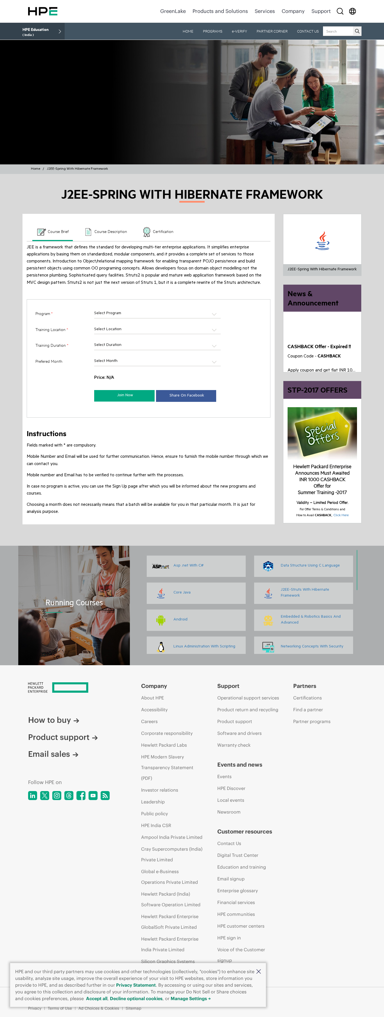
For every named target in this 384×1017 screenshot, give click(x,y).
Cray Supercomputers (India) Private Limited (171, 854)
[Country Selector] (352, 11)
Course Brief (58, 231)
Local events (230, 800)
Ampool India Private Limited (171, 837)
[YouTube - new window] (93, 795)
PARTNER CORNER (272, 31)
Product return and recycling (247, 709)
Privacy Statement (136, 985)
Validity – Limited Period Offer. (322, 502)
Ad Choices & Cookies (98, 1008)
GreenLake (173, 11)
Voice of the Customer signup (241, 955)
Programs (212, 31)
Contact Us (229, 843)
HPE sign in (229, 938)
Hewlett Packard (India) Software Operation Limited (170, 899)
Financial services (236, 902)
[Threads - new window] (68, 795)
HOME (188, 31)
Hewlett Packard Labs (164, 745)
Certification (162, 231)
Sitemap (133, 1008)
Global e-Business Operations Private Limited (169, 877)
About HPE (152, 698)
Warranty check (233, 745)
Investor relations (159, 790)
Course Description (110, 231)
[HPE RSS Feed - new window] (105, 795)
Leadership (153, 802)
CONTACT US (308, 31)
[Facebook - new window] (80, 795)
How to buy (49, 720)
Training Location (51, 329)
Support (321, 11)
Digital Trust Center (237, 855)
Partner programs (312, 721)
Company (293, 11)
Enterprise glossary (237, 890)
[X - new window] (44, 795)
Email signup (231, 879)
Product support (58, 737)
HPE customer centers (241, 926)
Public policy (154, 813)
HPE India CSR (156, 825)
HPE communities (236, 914)
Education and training (241, 867)
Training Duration (51, 345)
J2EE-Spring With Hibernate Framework (77, 169)
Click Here (341, 516)
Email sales (49, 754)
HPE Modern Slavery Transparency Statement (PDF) (167, 767)
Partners (304, 685)
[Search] (340, 11)
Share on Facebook (187, 396)
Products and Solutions (220, 11)
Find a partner (308, 709)
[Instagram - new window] (56, 795)
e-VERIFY (239, 31)
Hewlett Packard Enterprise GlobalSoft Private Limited (169, 922)
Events (224, 776)
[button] (258, 972)
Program (44, 313)
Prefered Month (48, 361)
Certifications (307, 698)
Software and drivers (239, 733)
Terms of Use (60, 1008)
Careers (149, 721)
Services (265, 11)
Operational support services (248, 698)
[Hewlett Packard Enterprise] (42, 11)
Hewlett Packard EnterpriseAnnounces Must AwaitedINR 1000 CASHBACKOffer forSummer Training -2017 (322, 479)
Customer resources (244, 831)
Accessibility (154, 709)
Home (35, 169)
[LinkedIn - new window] (32, 795)
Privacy (34, 1008)
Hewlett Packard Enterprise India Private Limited (169, 944)
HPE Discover (231, 788)
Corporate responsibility (167, 733)
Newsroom (229, 812)
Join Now (125, 395)
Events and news (239, 764)
